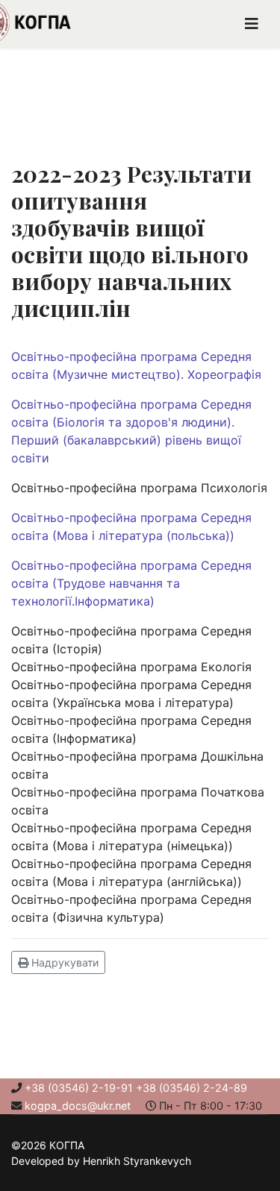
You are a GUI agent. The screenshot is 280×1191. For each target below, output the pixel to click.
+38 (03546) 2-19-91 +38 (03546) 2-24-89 (136, 1087)
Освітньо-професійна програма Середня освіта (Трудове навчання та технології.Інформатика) (131, 583)
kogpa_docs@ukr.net (78, 1105)
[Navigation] (251, 24)
